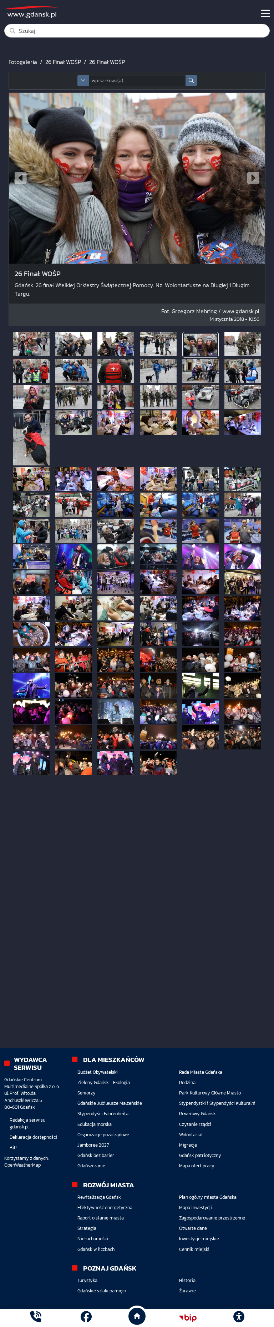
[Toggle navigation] (265, 14)
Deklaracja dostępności (33, 1137)
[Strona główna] (35, 1317)
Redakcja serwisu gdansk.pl (27, 1123)
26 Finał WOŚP (63, 62)
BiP (13, 1147)
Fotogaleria (23, 62)
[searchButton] (191, 80)
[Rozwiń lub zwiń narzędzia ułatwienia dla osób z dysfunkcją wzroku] (239, 1318)
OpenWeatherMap (22, 1165)
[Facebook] (86, 1317)
